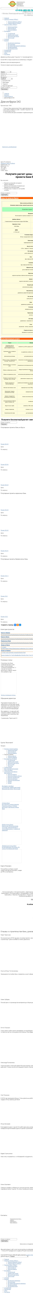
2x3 (2, 639)
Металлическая (13, 826)
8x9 (18, 655)
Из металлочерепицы (14, 1280)
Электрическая (12, 827)
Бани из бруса (5, 637)
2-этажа (3, 647)
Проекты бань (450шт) (10, 1265)
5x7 (24, 635)
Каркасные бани (6, 641)
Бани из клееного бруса (15, 776)
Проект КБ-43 (4, 510)
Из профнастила (13, 1286)
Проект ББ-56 (4, 464)
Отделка (6, 1277)
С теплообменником (10, 828)
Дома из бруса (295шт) (14, 1263)
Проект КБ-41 (4, 550)
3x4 (4, 635)
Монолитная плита (13, 763)
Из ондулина (11, 1282)
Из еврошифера (12, 1285)
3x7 (10, 635)
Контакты (7, 1292)
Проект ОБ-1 (4, 596)
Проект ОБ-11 (5, 576)
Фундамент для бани (8, 786)
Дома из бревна (6, 650)
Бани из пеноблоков (14, 780)
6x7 (31, 635)
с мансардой (9, 652)
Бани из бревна (5, 632)
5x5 (20, 635)
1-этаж (3, 647)
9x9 (23, 655)
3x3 (2, 635)
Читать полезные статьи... (8, 695)
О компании (7, 1287)
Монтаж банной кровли (11, 769)
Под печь (10, 766)
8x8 (16, 655)
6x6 (29, 635)
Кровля (6, 1279)
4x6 (16, 635)
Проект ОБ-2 (4, 616)
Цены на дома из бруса (9, 198)
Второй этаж (6, 80)
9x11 (28, 655)
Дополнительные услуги (10, 339)
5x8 (27, 635)
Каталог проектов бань (11, 749)
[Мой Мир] (20, 625)
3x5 (6, 635)
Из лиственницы (6, 847)
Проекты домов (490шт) (11, 1260)
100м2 (7, 648)
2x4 (4, 639)
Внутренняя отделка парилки (10, 804)
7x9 (32, 648)
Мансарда (6, 82)
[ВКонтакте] (15, 625)
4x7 (18, 635)
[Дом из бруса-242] (9, 154)
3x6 (8, 635)
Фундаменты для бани (10, 759)
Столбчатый (11, 760)
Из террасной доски (12, 848)
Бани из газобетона (13, 777)
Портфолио (7, 1289)
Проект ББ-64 (4, 485)
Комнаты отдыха (7, 806)
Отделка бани (6, 803)
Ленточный (11, 764)
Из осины (15, 847)
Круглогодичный (7, 85)
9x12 (31, 655)
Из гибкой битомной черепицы (17, 1283)
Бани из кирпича (12, 779)
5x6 (22, 635)
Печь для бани (8, 770)
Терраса (5, 84)
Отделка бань (8, 767)
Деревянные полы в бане (9, 846)
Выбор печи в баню (7, 824)
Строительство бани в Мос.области (10, 772)
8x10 (20, 655)
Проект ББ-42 (4, 444)
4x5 (14, 635)
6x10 (25, 648)
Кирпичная (5, 826)
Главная (6, 1259)
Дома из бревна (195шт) (15, 1262)
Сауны (9, 783)
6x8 (31, 643)
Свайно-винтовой (13, 761)
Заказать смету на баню (8, 163)
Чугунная (4, 827)
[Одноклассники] (18, 625)
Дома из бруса (5, 645)
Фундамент (4, 77)
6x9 (23, 648)
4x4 (12, 635)
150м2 (10, 648)
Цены (5, 1290)
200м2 (14, 648)
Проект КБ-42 (4, 530)
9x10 (25, 655)
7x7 (4, 643)
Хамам (10, 781)
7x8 (30, 648)
